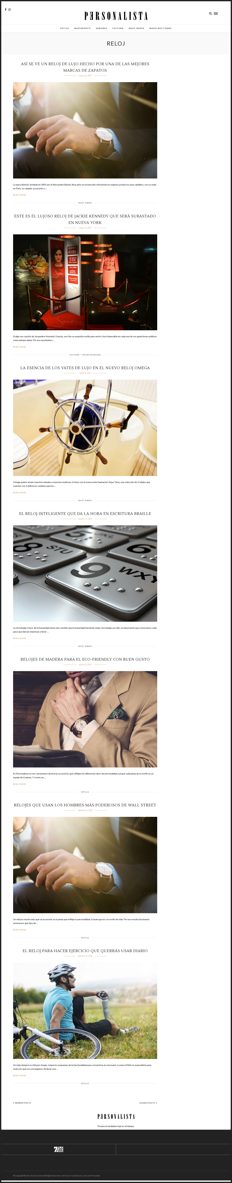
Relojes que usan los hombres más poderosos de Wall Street (85, 805)
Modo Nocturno (160, 28)
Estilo (64, 28)
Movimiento (82, 28)
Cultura (118, 28)
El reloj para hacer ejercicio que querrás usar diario (85, 950)
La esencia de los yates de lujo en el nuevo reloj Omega (85, 368)
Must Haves (136, 28)
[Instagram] (9, 9)
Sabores (101, 28)
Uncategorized (91, 355)
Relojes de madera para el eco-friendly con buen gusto (85, 659)
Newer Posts (23, 1103)
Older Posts (147, 1103)
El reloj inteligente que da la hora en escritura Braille (85, 513)
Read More (19, 195)
